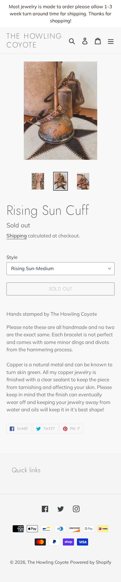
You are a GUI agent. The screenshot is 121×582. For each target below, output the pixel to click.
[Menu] (110, 40)
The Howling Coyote (34, 40)
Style (12, 257)
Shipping (16, 235)
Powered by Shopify (90, 562)
